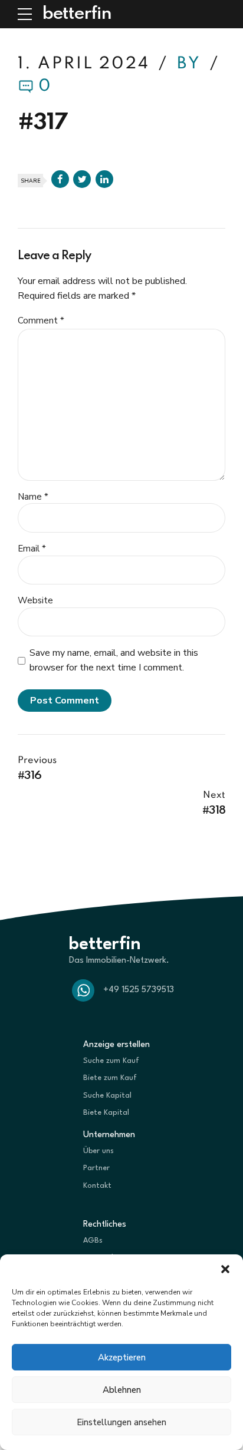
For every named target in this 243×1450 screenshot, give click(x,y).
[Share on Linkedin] (104, 179)
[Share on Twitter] (82, 179)
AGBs (93, 1240)
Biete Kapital (106, 1113)
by (191, 64)
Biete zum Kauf (110, 1078)
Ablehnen (122, 1390)
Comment (41, 320)
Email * (32, 548)
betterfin (76, 14)
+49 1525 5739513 (138, 990)
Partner (96, 1168)
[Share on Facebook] (60, 179)
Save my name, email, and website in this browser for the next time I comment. (113, 660)
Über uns (98, 1151)
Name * (33, 497)
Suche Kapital (107, 1095)
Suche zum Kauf (111, 1061)
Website (35, 600)
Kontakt (97, 1186)
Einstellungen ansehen (121, 1422)
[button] (225, 1269)
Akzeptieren (122, 1357)
